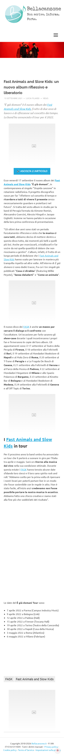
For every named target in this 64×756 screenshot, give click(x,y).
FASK (26, 326)
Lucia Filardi (32, 98)
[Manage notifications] (57, 750)
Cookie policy (9, 750)
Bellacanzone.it (39, 743)
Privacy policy (51, 746)
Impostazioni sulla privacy (48, 750)
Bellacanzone (44, 9)
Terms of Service (26, 750)
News (45, 98)
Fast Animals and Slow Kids (35, 679)
